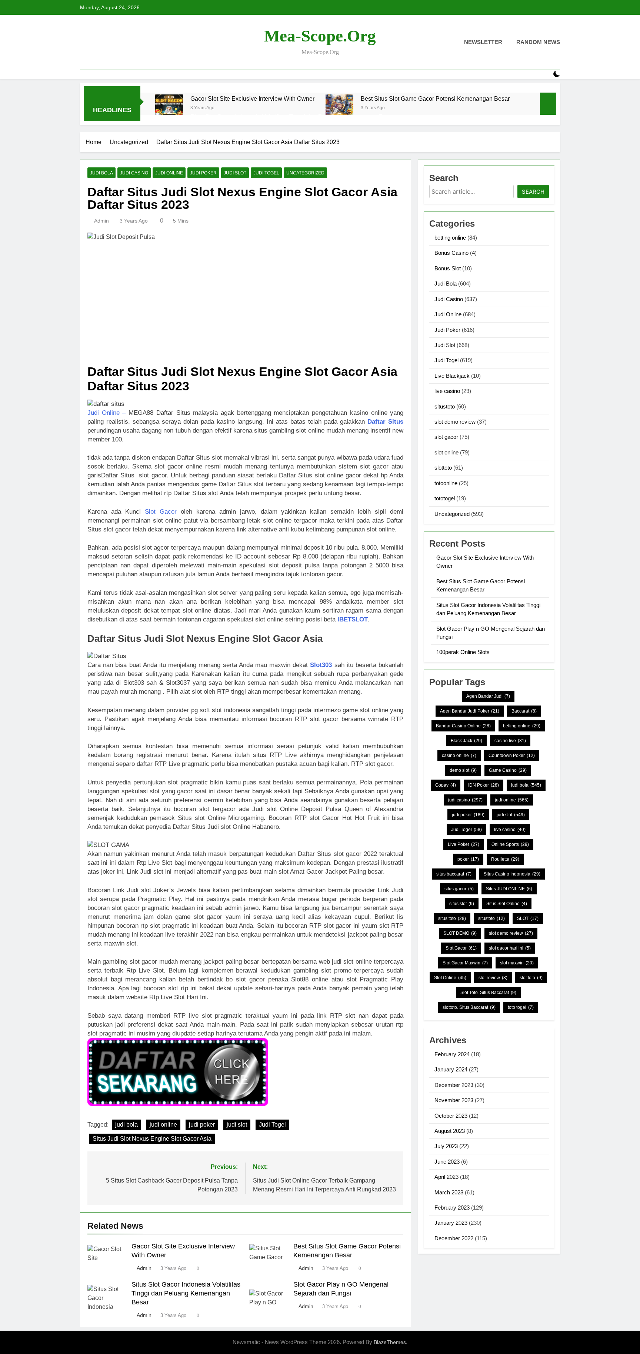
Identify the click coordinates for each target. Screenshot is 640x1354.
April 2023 (446, 1177)
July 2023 (446, 1146)
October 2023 (450, 1116)
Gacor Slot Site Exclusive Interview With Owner (252, 98)
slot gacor (446, 437)
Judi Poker (203, 173)
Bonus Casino (451, 253)
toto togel (521, 1007)
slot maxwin (517, 963)
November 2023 (453, 1100)
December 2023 (453, 1085)
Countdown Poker (512, 755)
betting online (450, 237)
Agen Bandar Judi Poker (469, 711)
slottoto (443, 467)
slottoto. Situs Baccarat (469, 1007)
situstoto (444, 406)
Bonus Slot (447, 268)
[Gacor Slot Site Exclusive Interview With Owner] (169, 108)
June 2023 (447, 1161)
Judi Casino (134, 173)
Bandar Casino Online (463, 725)
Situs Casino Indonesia (512, 874)
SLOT (528, 918)
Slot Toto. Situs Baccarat (488, 992)
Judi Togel (266, 173)
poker (468, 859)
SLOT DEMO (460, 933)
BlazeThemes (390, 1342)
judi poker (202, 1124)
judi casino (465, 800)
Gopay (445, 785)
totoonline (445, 483)
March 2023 (448, 1192)
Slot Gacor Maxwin (465, 963)
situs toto (452, 918)
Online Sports (510, 844)
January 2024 (450, 1069)
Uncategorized (305, 173)
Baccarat (524, 711)
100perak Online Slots (463, 652)
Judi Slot (235, 173)
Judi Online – (106, 412)
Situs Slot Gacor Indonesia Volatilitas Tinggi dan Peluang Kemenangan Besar (185, 1293)
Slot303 (321, 664)
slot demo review (455, 421)
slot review (493, 977)
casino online (459, 755)
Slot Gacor (161, 511)
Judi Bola (101, 173)
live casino (447, 391)
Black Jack (466, 740)
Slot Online (450, 977)
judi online (163, 1124)
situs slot (461, 903)
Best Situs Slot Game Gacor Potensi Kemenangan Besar (435, 98)
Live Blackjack (452, 376)
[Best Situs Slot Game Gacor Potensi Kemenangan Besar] (339, 108)
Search (533, 191)
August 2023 (449, 1131)
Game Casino (508, 770)
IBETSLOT (352, 619)
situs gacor (459, 888)
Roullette (505, 859)
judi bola (126, 1124)
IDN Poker (483, 785)
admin (101, 221)
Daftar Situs (385, 421)
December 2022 (453, 1238)
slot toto (531, 977)
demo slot (463, 770)
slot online (446, 452)
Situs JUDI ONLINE (509, 888)
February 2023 (452, 1207)
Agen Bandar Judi (488, 696)
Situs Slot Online (506, 903)
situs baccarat (453, 874)
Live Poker (463, 844)
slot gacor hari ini (510, 948)
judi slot (237, 1124)
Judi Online (169, 173)
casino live (510, 740)
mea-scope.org (320, 36)
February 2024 (452, 1054)
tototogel (444, 498)
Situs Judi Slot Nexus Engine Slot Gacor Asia (152, 1138)
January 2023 (450, 1223)
